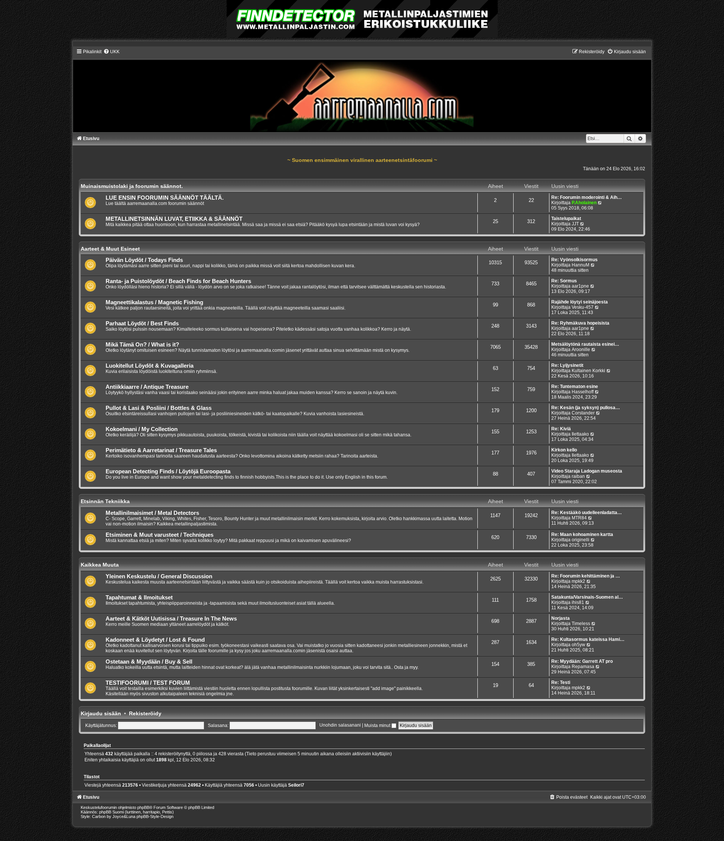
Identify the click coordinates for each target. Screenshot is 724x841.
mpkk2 (578, 581)
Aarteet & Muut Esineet (110, 249)
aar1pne (580, 286)
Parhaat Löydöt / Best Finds (142, 323)
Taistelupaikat (566, 218)
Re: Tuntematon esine (574, 386)
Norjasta (560, 618)
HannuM (580, 265)
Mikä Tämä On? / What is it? (142, 345)
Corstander (583, 413)
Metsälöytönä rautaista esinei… (585, 344)
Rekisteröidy (145, 713)
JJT (575, 223)
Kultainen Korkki (588, 370)
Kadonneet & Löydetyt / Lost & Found (155, 640)
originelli (580, 539)
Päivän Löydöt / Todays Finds (144, 260)
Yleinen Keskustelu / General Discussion (159, 576)
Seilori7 (296, 785)
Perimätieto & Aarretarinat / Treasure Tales (161, 450)
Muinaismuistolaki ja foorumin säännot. (132, 186)
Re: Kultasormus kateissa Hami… (587, 639)
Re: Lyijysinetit (567, 365)
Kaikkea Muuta (100, 565)
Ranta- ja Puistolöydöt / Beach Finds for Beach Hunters (178, 281)
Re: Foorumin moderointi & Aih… (586, 197)
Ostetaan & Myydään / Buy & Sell (149, 662)
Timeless (581, 623)
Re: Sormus (564, 280)
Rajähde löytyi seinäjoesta (579, 302)
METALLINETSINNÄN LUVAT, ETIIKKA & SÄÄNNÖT (174, 219)
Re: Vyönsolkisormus (574, 259)
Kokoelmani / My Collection (142, 429)
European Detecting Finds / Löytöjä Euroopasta (168, 471)
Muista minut (377, 725)
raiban (578, 476)
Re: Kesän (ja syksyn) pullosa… (585, 407)
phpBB (143, 807)
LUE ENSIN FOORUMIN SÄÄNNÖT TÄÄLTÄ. (165, 198)
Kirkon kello (564, 450)
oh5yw (578, 644)
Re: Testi (560, 682)
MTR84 (579, 518)
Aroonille (581, 349)
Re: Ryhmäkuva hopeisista (580, 323)
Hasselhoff (583, 391)
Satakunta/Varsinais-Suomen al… (587, 597)
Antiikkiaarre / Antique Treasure (147, 387)
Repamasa (583, 666)
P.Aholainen (584, 202)
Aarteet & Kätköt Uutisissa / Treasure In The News (171, 619)
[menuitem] (111, 51)
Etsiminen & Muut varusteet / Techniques (159, 535)
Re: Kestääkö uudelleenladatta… (586, 512)
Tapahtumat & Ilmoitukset (139, 598)
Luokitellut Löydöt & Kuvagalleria (149, 366)
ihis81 (578, 602)
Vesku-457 (583, 307)
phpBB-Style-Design (155, 816)
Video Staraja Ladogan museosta (586, 471)
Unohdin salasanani (340, 725)
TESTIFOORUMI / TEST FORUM (148, 683)
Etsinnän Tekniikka (105, 501)
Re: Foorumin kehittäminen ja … (585, 576)
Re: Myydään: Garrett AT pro (582, 661)
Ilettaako (580, 434)
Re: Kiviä (561, 428)
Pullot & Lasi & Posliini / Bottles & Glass (159, 408)
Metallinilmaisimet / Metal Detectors (152, 513)
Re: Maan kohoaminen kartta (582, 534)
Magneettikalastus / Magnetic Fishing (154, 302)
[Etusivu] (362, 90)
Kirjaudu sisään (101, 713)
